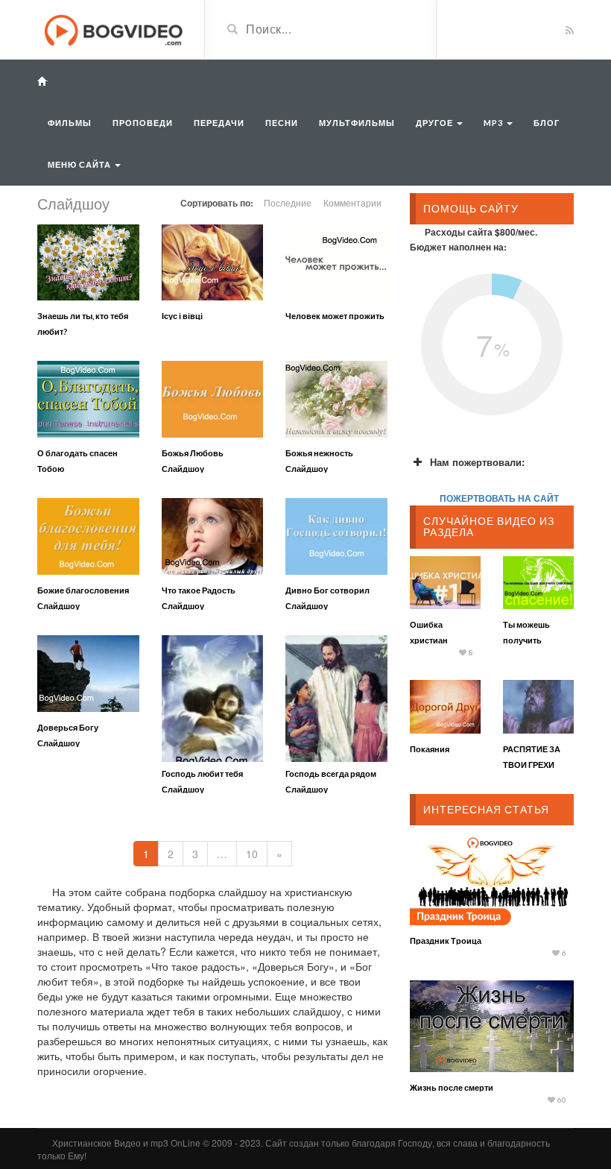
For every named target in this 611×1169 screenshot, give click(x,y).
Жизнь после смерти (451, 1087)
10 (252, 853)
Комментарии (352, 202)
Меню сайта (80, 164)
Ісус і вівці (182, 316)
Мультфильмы (357, 122)
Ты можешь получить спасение (526, 640)
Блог (547, 122)
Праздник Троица (445, 940)
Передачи (219, 122)
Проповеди (143, 122)
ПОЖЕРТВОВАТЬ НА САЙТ (499, 498)
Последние (287, 202)
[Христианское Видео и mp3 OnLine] (115, 28)
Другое (435, 122)
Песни (281, 122)
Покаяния (429, 749)
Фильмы (70, 122)
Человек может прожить (334, 316)
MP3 (494, 122)
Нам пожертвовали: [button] (477, 462)
